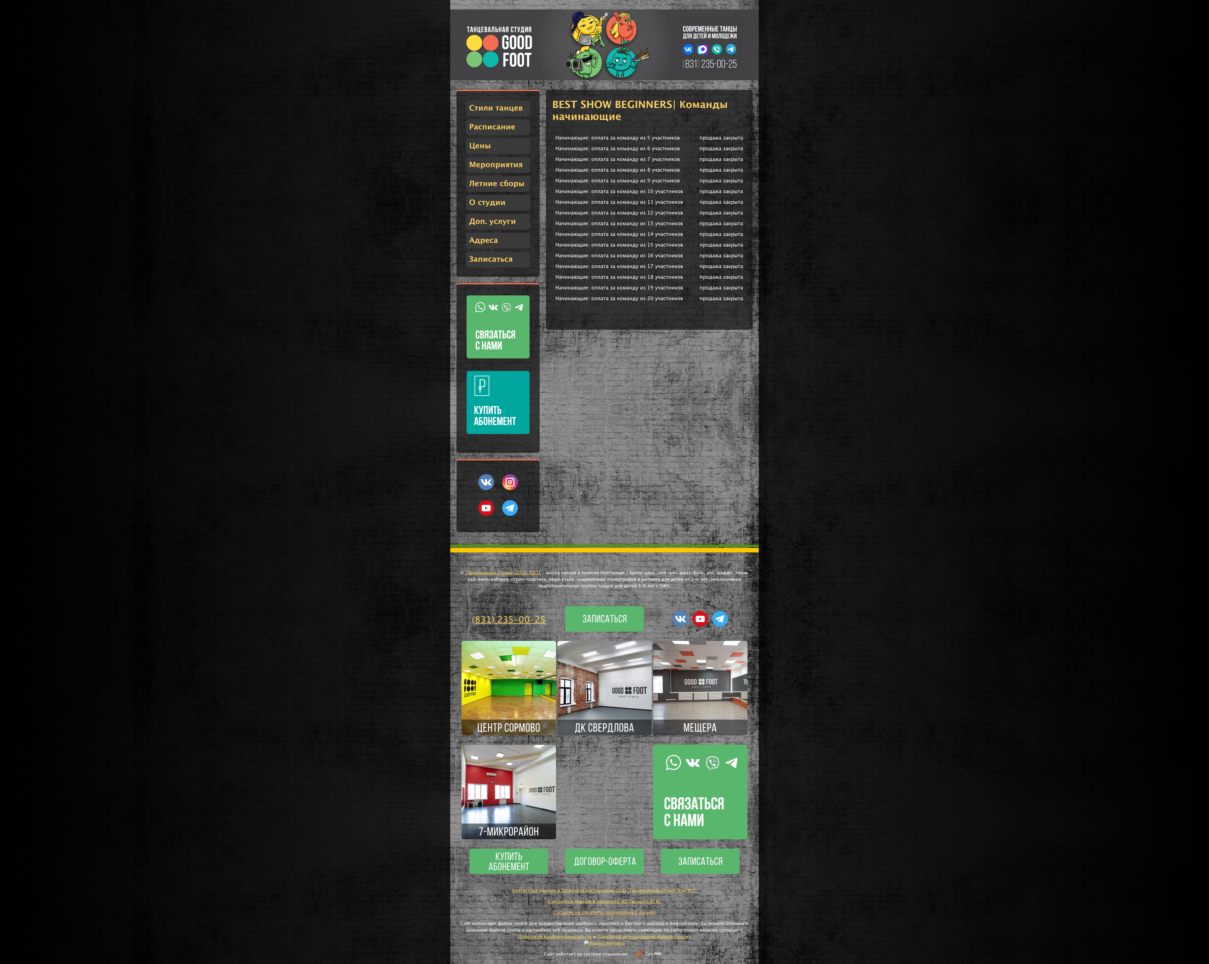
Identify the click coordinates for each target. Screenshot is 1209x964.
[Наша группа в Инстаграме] (510, 488)
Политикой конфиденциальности (555, 937)
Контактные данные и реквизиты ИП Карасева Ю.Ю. (604, 901)
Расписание (492, 127)
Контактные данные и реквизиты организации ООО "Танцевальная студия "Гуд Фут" (604, 890)
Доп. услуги (492, 221)
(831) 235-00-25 (509, 620)
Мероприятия (496, 165)
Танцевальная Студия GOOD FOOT (503, 573)
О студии (487, 203)
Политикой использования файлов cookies (644, 937)
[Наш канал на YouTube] (486, 514)
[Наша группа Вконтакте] (486, 488)
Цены (480, 146)
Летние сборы (497, 184)
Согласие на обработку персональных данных (604, 912)
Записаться (491, 259)
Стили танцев (496, 108)
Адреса (483, 240)
